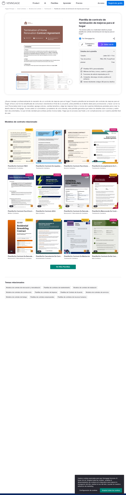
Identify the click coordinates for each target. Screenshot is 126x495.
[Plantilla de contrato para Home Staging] (77, 147)
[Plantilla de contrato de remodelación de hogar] (21, 237)
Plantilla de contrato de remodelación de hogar (21, 256)
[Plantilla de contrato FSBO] (21, 147)
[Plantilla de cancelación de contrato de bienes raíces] (49, 237)
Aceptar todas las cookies (111, 490)
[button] (88, 44)
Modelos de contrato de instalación (84, 287)
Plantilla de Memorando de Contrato (105, 211)
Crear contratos (21, 8)
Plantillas (54, 3)
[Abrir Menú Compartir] (114, 38)
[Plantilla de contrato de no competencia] (105, 237)
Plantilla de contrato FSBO (18, 166)
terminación (47, 8)
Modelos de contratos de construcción (18, 292)
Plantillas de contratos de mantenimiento (57, 287)
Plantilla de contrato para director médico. (21, 211)
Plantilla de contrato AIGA (46, 211)
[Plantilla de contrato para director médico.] (21, 192)
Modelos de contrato (35, 8)
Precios (79, 3)
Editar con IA (108, 44)
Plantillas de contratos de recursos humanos (72, 297)
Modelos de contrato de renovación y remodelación (23, 287)
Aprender (67, 3)
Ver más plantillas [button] (63, 267)
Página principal (9, 8)
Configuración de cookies (88, 490)
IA (45, 3)
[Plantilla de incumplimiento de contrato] (105, 147)
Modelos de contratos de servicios (97, 292)
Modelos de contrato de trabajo (16, 297)
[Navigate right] (69, 81)
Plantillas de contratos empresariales (42, 297)
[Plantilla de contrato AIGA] (49, 192)
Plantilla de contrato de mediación (77, 256)
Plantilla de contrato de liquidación (49, 166)
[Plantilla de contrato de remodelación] (77, 192)
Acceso (101, 3)
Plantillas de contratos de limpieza (46, 292)
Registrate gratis (115, 3)
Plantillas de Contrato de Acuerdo (71, 292)
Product (36, 3)
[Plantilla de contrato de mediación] (77, 237)
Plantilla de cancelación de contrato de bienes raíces (49, 256)
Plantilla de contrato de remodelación (77, 211)
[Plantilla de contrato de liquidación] (49, 147)
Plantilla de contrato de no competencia (105, 256)
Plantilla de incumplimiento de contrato (105, 166)
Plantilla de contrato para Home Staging (77, 166)
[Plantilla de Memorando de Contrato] (105, 192)
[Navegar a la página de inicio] (11, 3)
